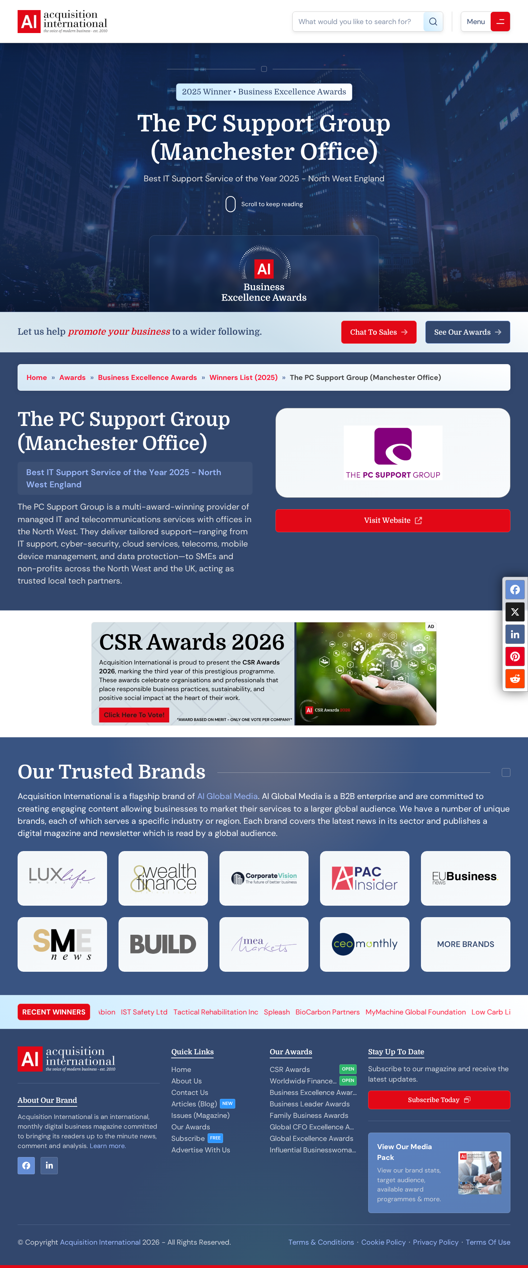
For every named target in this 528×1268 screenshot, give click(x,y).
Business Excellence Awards (147, 377)
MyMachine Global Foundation (330, 1012)
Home (37, 377)
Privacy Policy (436, 1242)
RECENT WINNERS (53, 1012)
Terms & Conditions (321, 1242)
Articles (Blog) (194, 1104)
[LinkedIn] (515, 634)
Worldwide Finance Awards (303, 1081)
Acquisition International (100, 1242)
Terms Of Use (488, 1242)
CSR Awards (290, 1069)
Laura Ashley (475, 1012)
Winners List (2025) (243, 377)
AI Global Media (227, 796)
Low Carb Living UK (417, 1012)
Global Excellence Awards (311, 1138)
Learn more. (108, 1146)
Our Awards (190, 1127)
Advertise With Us (200, 1150)
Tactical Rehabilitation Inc (130, 1012)
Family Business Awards (309, 1115)
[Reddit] (515, 678)
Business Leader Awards (310, 1104)
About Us (186, 1081)
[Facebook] (515, 589)
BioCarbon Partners (242, 1012)
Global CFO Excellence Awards (313, 1127)
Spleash (191, 1012)
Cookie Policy (383, 1242)
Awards (72, 377)
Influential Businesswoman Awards (313, 1150)
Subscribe (188, 1138)
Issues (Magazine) (200, 1115)
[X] (515, 612)
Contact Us (189, 1092)
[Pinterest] (515, 656)
